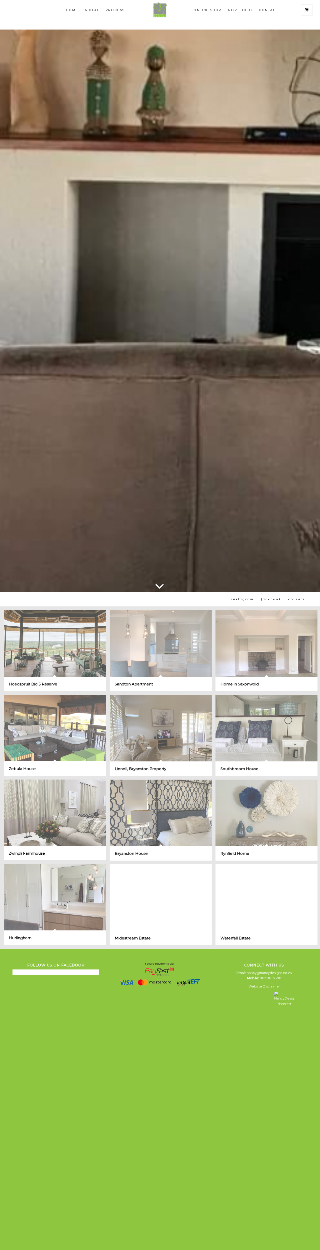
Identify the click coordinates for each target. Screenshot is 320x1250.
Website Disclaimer (264, 986)
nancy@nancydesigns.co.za (269, 973)
